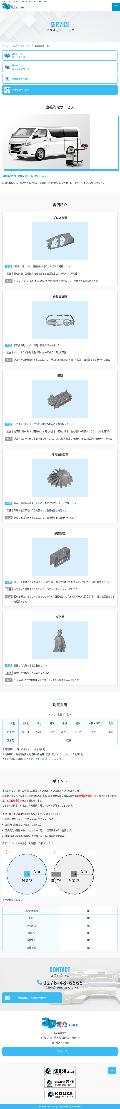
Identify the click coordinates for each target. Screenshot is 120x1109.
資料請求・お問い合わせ (32, 998)
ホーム (5, 45)
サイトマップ (60, 1051)
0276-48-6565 (63, 982)
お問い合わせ (48, 759)
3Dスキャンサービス (21, 45)
